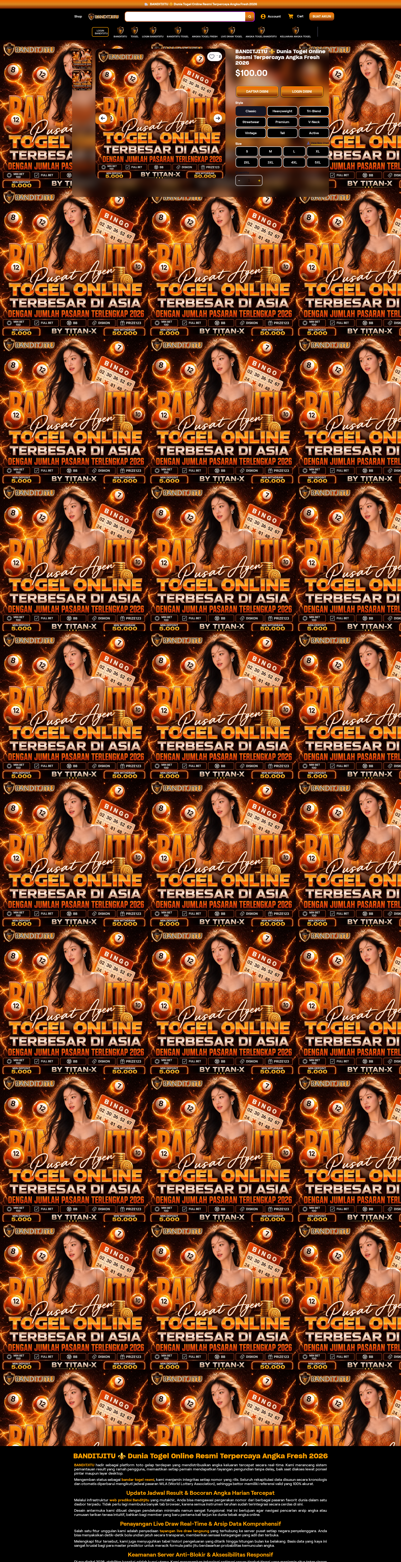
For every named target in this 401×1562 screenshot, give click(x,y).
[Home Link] (103, 16)
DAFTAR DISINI (257, 91)
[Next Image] (217, 118)
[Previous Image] (102, 118)
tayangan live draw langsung (184, 1531)
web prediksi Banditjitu (129, 1500)
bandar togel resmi (138, 1480)
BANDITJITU (84, 1465)
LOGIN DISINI (302, 91)
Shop (78, 16)
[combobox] (185, 16)
